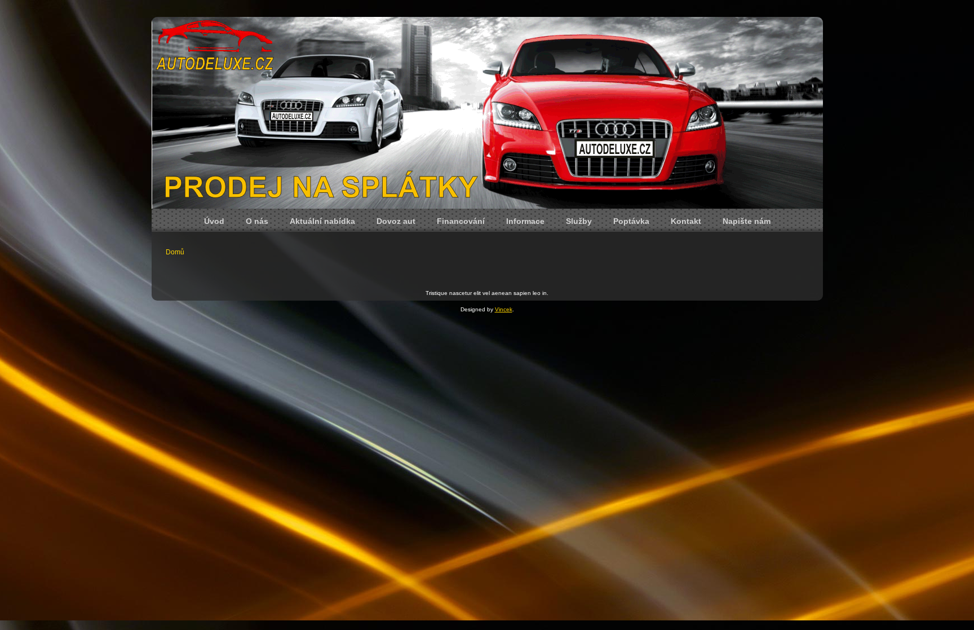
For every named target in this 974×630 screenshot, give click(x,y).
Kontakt (686, 221)
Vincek (503, 309)
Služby (579, 221)
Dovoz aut (396, 221)
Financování (461, 221)
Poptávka (631, 221)
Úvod (214, 221)
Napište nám (747, 221)
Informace (525, 221)
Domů (175, 252)
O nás (257, 221)
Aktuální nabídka (322, 221)
